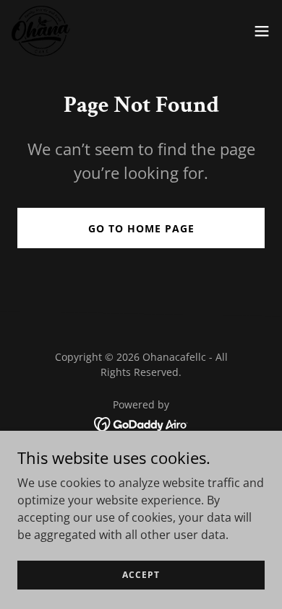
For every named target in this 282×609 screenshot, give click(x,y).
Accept (141, 575)
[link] (41, 31)
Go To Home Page (141, 228)
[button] (261, 31)
